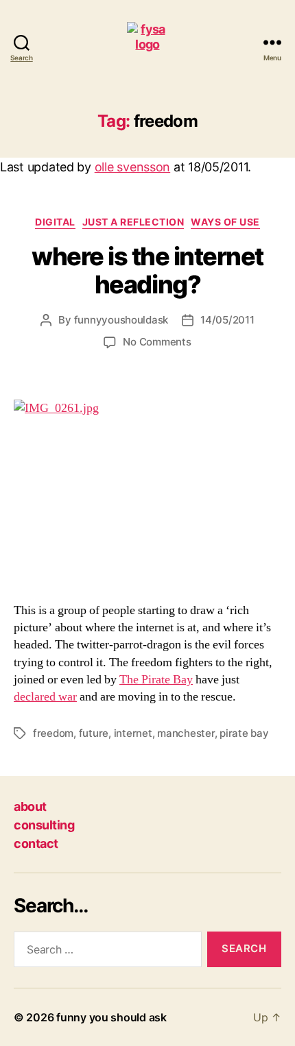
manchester (185, 733)
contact (36, 843)
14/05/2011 (227, 319)
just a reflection (133, 222)
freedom (53, 733)
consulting (44, 825)
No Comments (157, 341)
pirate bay (244, 733)
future (93, 733)
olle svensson (133, 167)
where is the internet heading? (147, 270)
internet (133, 733)
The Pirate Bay (156, 680)
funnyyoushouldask (121, 319)
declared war (45, 697)
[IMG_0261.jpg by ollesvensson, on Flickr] (147, 493)
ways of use (225, 222)
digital (55, 222)
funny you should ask (111, 1017)
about (30, 806)
